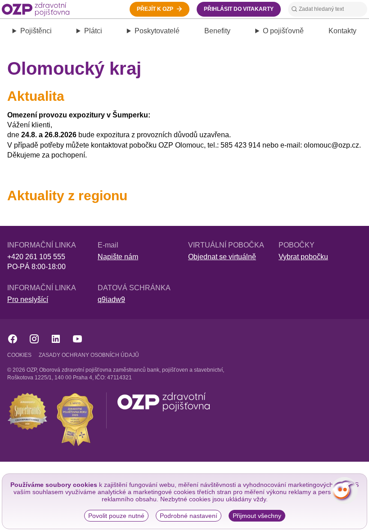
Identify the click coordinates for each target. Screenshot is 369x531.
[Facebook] (12, 338)
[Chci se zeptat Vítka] (344, 490)
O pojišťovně (283, 31)
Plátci (93, 31)
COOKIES (19, 355)
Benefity (217, 31)
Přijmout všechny (257, 515)
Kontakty (342, 31)
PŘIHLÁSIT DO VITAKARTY (239, 9)
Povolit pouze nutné (116, 515)
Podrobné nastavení (188, 515)
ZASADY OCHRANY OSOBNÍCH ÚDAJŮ (89, 355)
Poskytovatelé (157, 31)
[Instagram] (34, 338)
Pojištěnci (36, 31)
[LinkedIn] (55, 338)
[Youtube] (77, 338)
